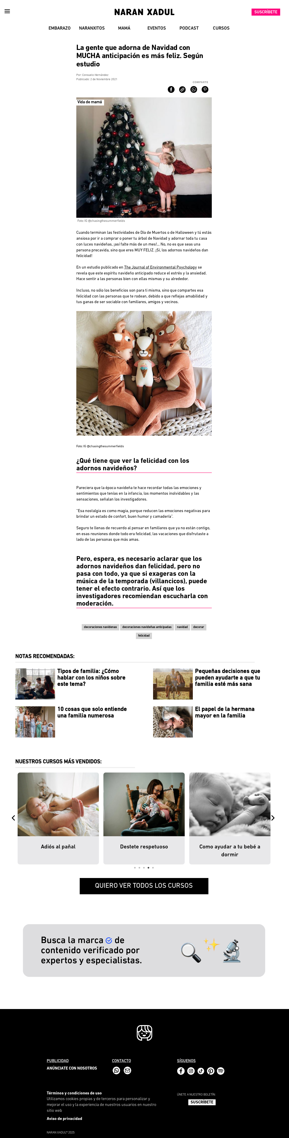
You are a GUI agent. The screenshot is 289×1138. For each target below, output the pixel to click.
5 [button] (153, 868)
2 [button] (139, 868)
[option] (58, 818)
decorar (198, 627)
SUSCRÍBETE (202, 1103)
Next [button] (273, 818)
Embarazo (60, 28)
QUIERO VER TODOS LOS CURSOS (144, 886)
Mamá (124, 28)
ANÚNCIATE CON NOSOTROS (72, 1069)
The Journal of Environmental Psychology (160, 268)
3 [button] (144, 868)
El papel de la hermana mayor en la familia (225, 712)
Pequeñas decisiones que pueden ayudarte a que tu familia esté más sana (227, 677)
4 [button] (148, 868)
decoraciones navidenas (100, 627)
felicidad (144, 635)
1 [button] (135, 868)
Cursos (221, 28)
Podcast (189, 28)
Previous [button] (14, 818)
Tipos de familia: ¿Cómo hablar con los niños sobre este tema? (91, 677)
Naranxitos (92, 28)
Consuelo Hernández (95, 75)
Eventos (156, 28)
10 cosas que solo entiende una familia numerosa (92, 712)
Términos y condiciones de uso (74, 1093)
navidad (182, 627)
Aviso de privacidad (64, 1119)
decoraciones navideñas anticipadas (147, 627)
